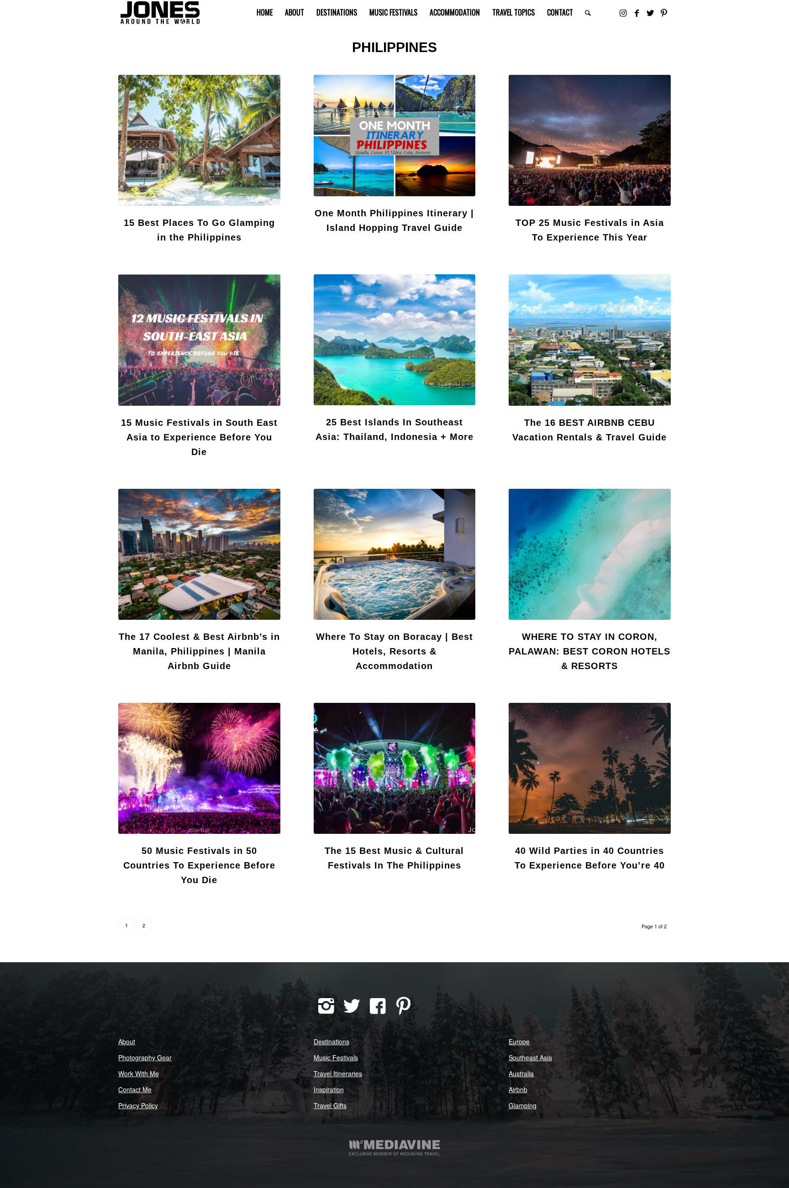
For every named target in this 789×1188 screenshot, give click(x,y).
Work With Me (138, 1073)
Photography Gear (145, 1057)
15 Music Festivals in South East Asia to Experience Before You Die (199, 437)
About (126, 1041)
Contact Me (135, 1089)
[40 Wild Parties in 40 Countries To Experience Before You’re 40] (590, 768)
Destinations (331, 1041)
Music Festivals (336, 1057)
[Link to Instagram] (623, 12)
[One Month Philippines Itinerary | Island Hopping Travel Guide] (395, 135)
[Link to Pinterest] (664, 12)
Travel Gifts (330, 1105)
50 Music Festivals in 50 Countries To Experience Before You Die (199, 865)
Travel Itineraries (338, 1073)
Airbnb (518, 1089)
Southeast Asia (530, 1057)
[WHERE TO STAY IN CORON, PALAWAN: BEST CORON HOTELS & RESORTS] (590, 554)
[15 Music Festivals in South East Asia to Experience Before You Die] (199, 339)
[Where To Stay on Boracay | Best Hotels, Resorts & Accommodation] (395, 554)
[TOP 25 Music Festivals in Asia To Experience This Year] (590, 140)
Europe (519, 1041)
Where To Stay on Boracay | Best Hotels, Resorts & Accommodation (394, 651)
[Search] (588, 12)
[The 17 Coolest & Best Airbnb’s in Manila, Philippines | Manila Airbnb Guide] (199, 554)
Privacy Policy (138, 1105)
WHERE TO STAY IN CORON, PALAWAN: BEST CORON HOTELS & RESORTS (589, 651)
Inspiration (329, 1089)
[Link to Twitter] (650, 12)
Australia (521, 1073)
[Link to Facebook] (636, 12)
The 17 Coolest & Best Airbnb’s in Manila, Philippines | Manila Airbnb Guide (199, 651)
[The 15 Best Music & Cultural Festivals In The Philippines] (395, 768)
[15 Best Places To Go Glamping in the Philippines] (199, 140)
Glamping (523, 1105)
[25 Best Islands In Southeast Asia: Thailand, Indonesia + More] (395, 339)
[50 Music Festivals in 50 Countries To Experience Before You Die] (199, 768)
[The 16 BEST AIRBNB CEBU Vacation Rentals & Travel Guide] (590, 339)
